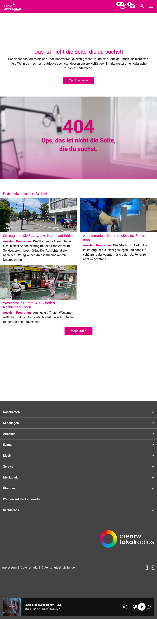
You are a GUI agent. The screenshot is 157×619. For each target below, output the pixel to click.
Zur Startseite (78, 80)
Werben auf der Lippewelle (21, 499)
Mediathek (10, 477)
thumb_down (134, 606)
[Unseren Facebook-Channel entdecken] (147, 567)
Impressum (9, 567)
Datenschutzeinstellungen (58, 567)
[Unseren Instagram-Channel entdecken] (153, 567)
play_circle (141, 606)
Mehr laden (78, 331)
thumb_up (148, 606)
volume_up (125, 607)
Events (7, 445)
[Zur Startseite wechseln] (12, 7)
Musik (7, 455)
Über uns (9, 488)
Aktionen (9, 434)
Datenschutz (29, 567)
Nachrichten (11, 412)
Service (8, 466)
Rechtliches (11, 510)
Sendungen (11, 423)
